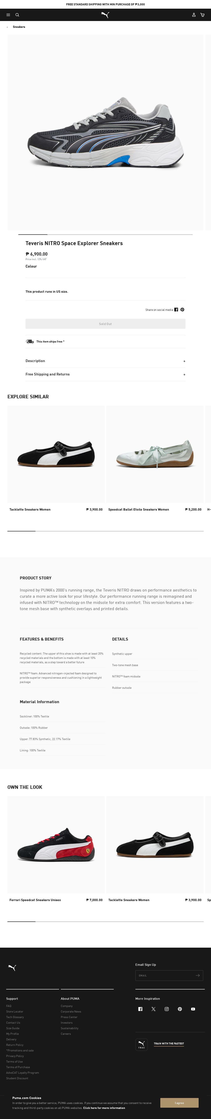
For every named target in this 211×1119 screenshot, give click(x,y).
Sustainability (69, 1028)
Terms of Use (14, 1061)
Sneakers (19, 26)
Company (67, 1006)
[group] (56, 462)
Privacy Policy (15, 1056)
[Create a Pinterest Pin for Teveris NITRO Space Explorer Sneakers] (182, 309)
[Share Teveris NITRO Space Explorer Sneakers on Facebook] (176, 309)
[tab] (32, 234)
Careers (66, 1033)
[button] (9, 15)
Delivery (11, 1039)
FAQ (8, 1006)
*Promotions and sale (20, 1050)
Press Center (69, 1017)
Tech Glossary (15, 1017)
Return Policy (14, 1045)
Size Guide (12, 1028)
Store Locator (14, 1011)
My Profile (12, 1033)
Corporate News (71, 1011)
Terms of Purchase (18, 1067)
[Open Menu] (9, 15)
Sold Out (105, 324)
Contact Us (13, 1022)
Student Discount (17, 1078)
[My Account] (194, 15)
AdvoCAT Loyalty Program (22, 1072)
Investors (67, 1022)
